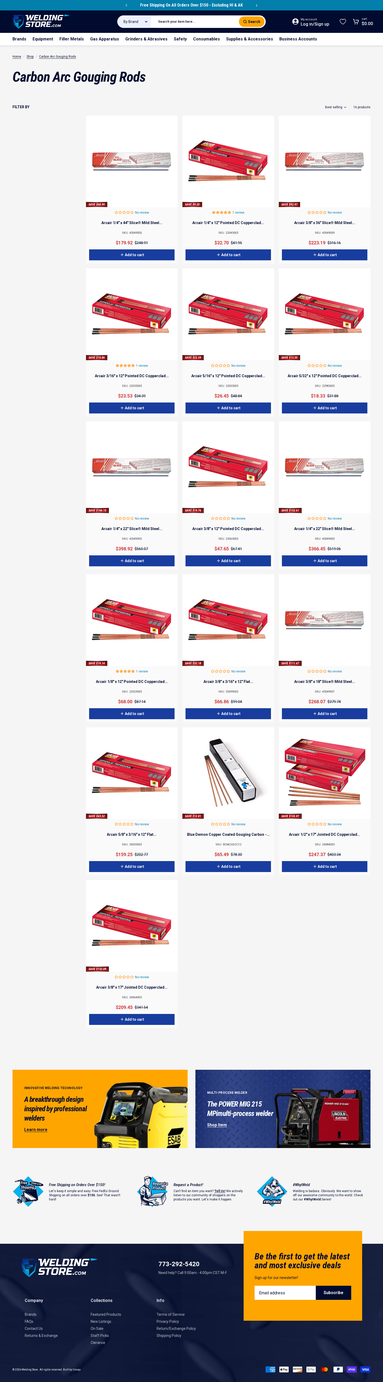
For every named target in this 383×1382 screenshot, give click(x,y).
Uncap (77, 1369)
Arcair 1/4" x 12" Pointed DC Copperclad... (228, 223)
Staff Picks (100, 1335)
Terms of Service (171, 1314)
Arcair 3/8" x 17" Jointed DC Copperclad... (132, 987)
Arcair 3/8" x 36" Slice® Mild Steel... (324, 223)
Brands (30, 1314)
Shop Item (217, 1124)
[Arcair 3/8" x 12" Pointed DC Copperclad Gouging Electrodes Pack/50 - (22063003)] (228, 467)
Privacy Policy (168, 1321)
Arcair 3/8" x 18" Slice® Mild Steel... (324, 682)
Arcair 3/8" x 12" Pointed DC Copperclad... (228, 529)
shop (30, 56)
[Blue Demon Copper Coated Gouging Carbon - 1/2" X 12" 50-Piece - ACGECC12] (228, 773)
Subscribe (333, 1292)
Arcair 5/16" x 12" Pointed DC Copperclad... (228, 376)
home (17, 56)
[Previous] (126, 5)
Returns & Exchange (41, 1335)
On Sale (97, 1328)
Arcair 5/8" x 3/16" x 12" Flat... (132, 834)
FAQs (29, 1321)
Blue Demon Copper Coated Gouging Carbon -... (228, 834)
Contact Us (34, 1328)
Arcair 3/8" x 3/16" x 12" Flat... (228, 682)
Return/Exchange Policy (176, 1328)
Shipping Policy (169, 1335)
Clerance (98, 1343)
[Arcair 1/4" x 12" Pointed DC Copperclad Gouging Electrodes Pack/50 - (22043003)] (228, 161)
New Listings (101, 1321)
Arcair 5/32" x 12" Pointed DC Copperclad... (325, 376)
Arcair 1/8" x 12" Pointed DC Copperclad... (132, 682)
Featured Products (106, 1314)
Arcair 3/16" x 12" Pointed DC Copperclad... (132, 376)
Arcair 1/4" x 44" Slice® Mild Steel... (131, 223)
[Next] (256, 5)
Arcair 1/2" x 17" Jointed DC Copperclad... (324, 834)
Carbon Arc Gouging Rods (57, 56)
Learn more (35, 1129)
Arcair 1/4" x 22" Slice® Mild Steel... (131, 529)
